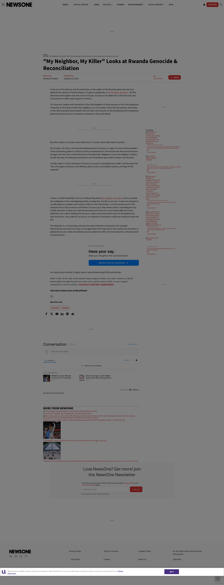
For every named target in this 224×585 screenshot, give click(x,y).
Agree (172, 572)
